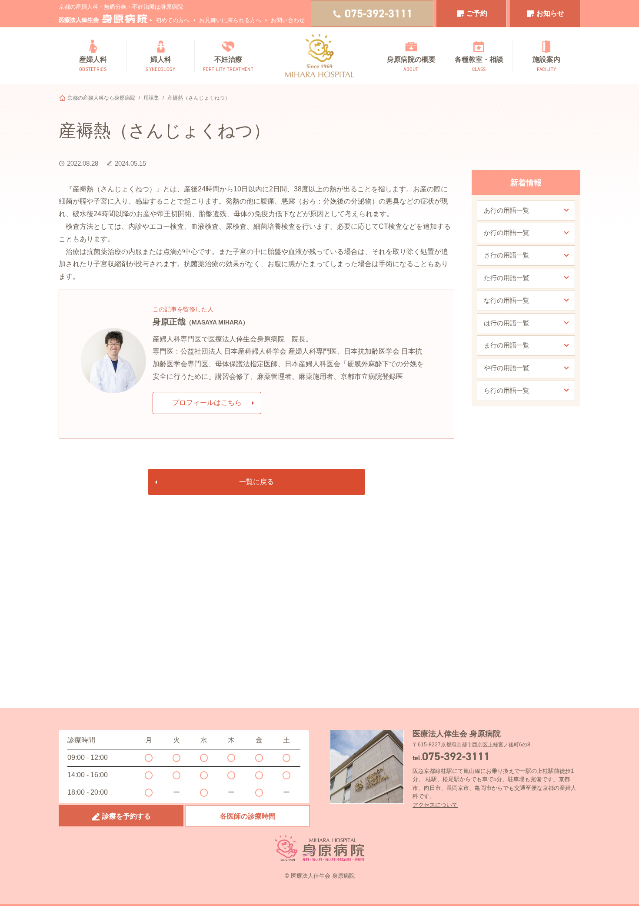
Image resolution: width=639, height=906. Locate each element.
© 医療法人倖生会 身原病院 (320, 876)
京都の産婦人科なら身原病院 (101, 98)
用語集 (151, 98)
